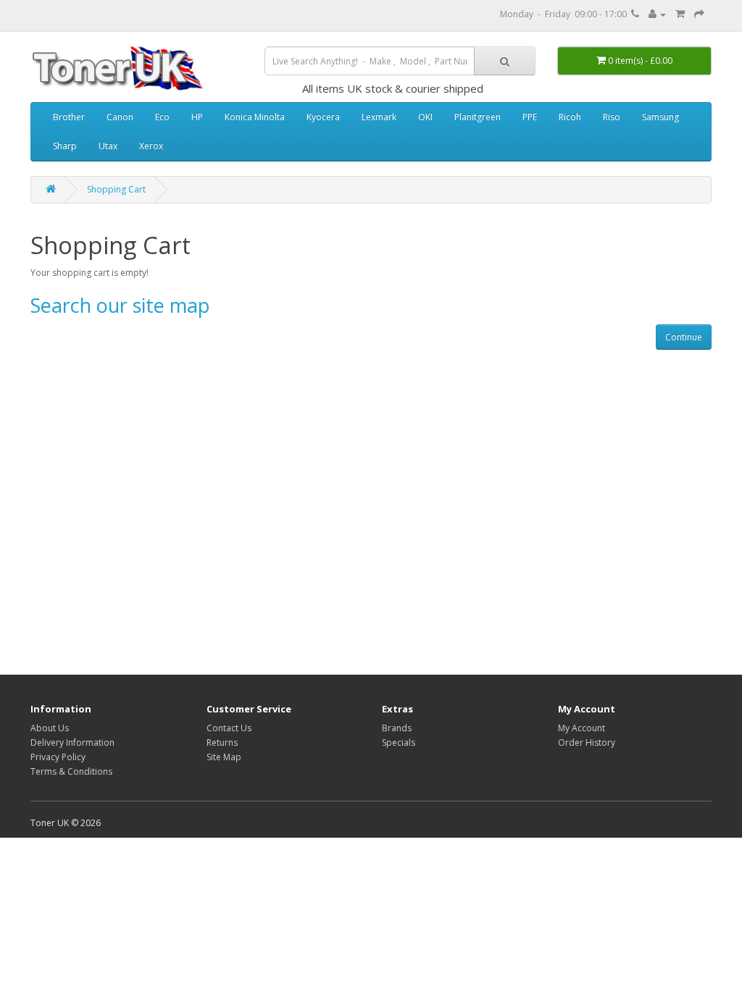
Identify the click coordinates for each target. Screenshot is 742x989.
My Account (581, 728)
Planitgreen (477, 117)
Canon (120, 117)
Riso (611, 117)
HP (197, 117)
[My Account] (657, 14)
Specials (398, 742)
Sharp (65, 146)
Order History (586, 742)
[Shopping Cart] (680, 14)
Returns (222, 742)
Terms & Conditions (71, 771)
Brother (69, 117)
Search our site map (120, 305)
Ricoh (570, 117)
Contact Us (229, 728)
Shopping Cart (116, 189)
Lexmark (379, 117)
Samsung (660, 117)
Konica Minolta (255, 117)
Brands (397, 728)
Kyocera (323, 117)
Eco (162, 117)
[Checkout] (699, 14)
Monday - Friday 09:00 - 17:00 (565, 14)
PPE (529, 117)
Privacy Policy (58, 757)
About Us (49, 728)
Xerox (151, 146)
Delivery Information (72, 742)
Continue (683, 337)
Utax (108, 146)
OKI (425, 117)
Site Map (224, 757)
